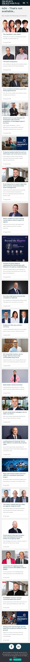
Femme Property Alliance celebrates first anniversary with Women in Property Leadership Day (15, 265)
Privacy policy (17, 659)
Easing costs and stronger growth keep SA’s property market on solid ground (14, 628)
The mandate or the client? (12, 34)
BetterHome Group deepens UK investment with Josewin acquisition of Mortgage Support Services (14, 120)
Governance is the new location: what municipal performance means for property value (13, 536)
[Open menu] (24, 3)
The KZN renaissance (10, 61)
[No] (28, 656)
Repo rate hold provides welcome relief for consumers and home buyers (14, 475)
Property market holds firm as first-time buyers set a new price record (14, 153)
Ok (10, 659)
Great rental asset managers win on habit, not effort (15, 413)
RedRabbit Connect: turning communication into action (12, 598)
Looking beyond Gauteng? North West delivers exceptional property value (14, 442)
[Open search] (27, 3)
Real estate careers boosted (12, 385)
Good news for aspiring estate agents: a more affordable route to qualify (14, 567)
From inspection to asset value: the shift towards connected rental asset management (14, 185)
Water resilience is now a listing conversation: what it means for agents (13, 220)
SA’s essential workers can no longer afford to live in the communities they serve (13, 355)
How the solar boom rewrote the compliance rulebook (14, 297)
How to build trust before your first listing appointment (14, 89)
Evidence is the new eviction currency (12, 326)
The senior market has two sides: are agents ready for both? (14, 505)
